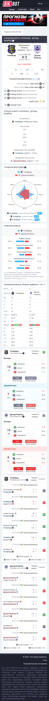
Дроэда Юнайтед (27, 175)
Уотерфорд (27, 172)
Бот (39, 9)
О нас (45, 660)
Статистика (22, 9)
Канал (32, 9)
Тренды (12, 9)
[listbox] (41, 3)
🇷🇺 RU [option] (40, 4)
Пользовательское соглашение (35, 664)
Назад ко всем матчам (12, 32)
